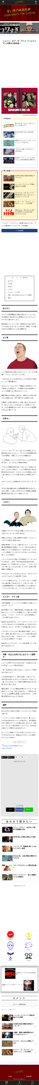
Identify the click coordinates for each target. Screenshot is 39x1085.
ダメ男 (10, 283)
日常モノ (10, 286)
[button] (35, 562)
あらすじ (10, 281)
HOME (10, 1076)
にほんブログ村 (6, 748)
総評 (9, 298)
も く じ (17, 277)
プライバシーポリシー (19, 1079)
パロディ (10, 289)
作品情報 (20, 230)
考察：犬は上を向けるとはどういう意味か (20, 295)
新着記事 (28, 1076)
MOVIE (5, 757)
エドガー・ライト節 (14, 292)
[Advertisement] (19, 66)
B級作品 (12, 757)
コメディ (25, 757)
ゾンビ (18, 757)
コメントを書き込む (19, 1004)
